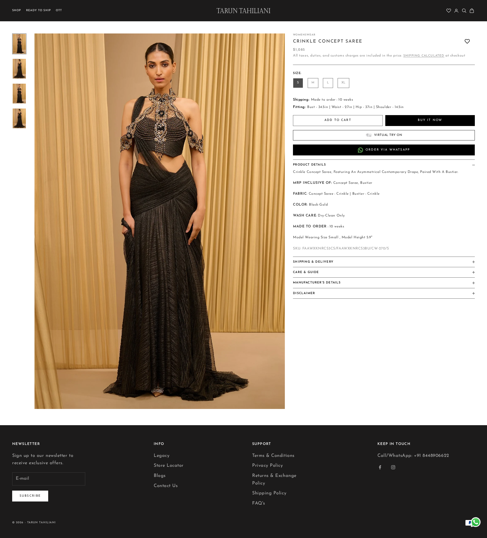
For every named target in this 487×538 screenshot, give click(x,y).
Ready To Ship (38, 10)
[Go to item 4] (19, 118)
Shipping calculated (423, 55)
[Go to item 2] (19, 68)
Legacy (161, 456)
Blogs (160, 476)
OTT (59, 10)
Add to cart (337, 120)
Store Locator (169, 465)
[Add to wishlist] (467, 41)
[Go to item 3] (19, 93)
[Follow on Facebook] (379, 467)
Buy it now (430, 120)
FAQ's (258, 503)
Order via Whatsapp (388, 149)
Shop (16, 10)
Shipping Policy (269, 493)
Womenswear (304, 34)
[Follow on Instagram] (393, 467)
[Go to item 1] (19, 43)
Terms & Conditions (273, 456)
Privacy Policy (267, 465)
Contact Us (166, 486)
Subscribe (30, 495)
